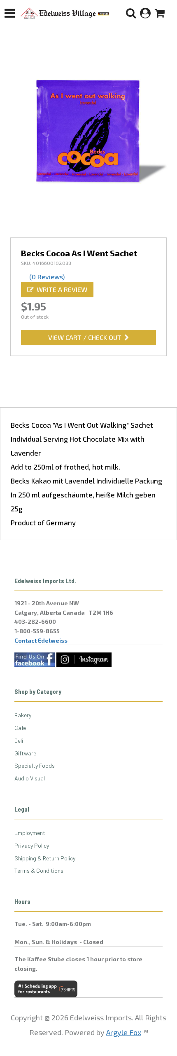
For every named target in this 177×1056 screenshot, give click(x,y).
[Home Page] (65, 13)
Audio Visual (29, 778)
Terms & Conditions (38, 870)
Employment (29, 832)
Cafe (20, 727)
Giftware (25, 753)
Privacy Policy (31, 845)
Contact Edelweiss (41, 640)
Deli (18, 740)
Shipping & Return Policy (44, 858)
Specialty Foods (34, 765)
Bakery (22, 715)
